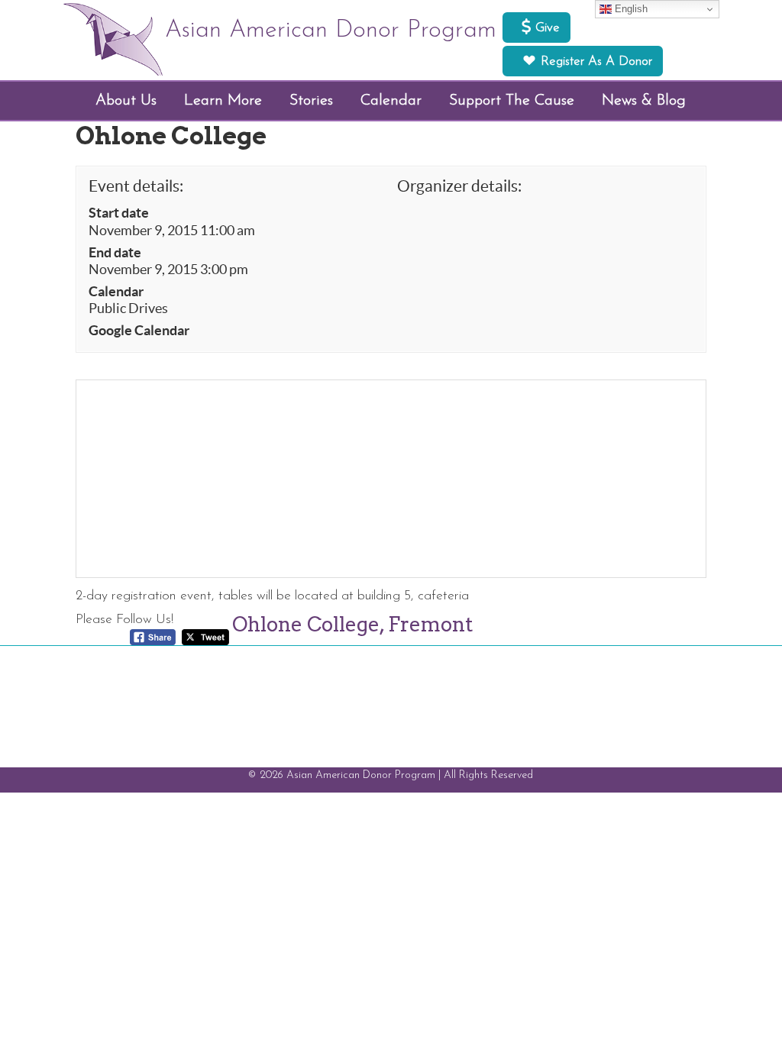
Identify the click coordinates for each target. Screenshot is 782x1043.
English (630, 9)
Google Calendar (139, 330)
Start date (119, 213)
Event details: (136, 186)
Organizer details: (459, 186)
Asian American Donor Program (330, 30)
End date (115, 252)
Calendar (116, 291)
